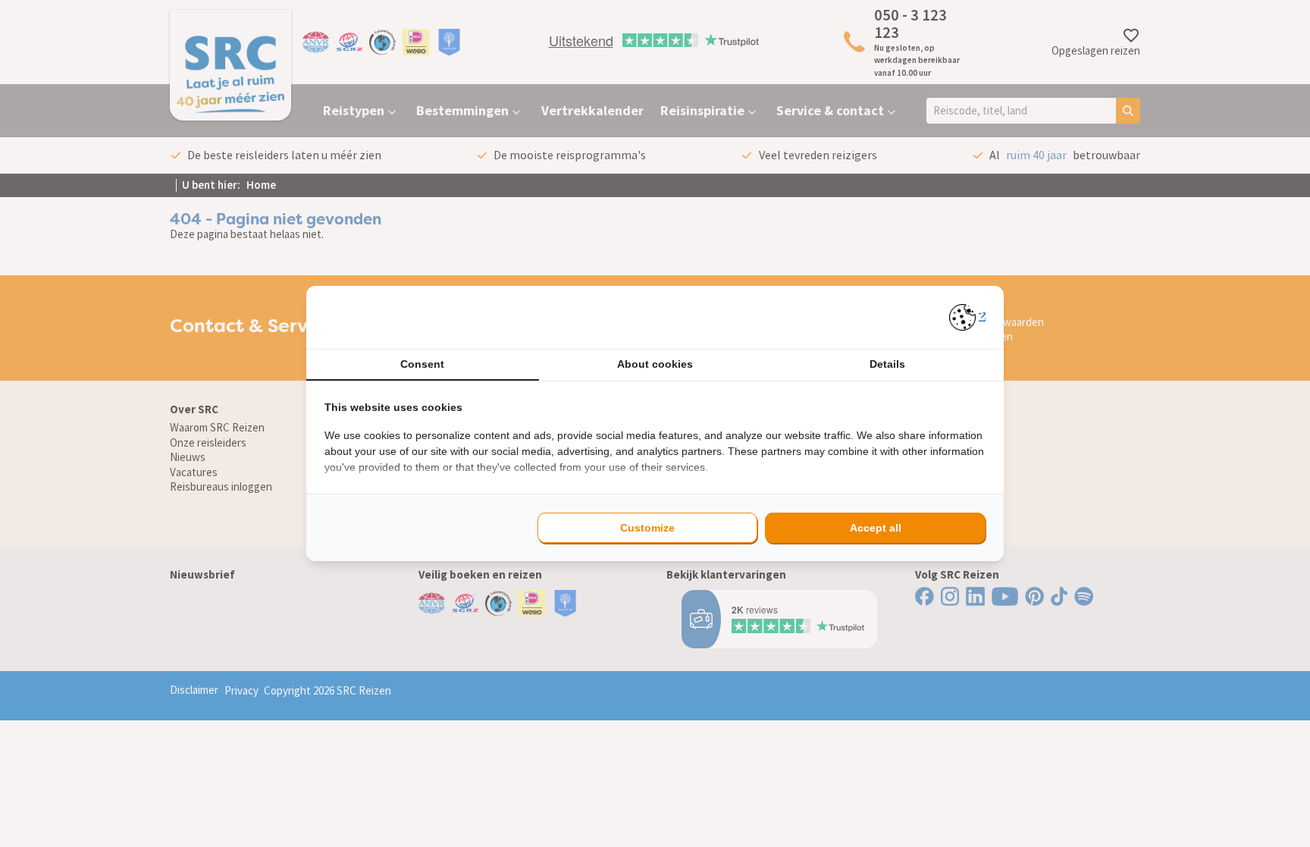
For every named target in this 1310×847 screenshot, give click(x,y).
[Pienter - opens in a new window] (967, 317)
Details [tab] (887, 364)
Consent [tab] (422, 364)
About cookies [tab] (655, 364)
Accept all (875, 528)
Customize (647, 528)
